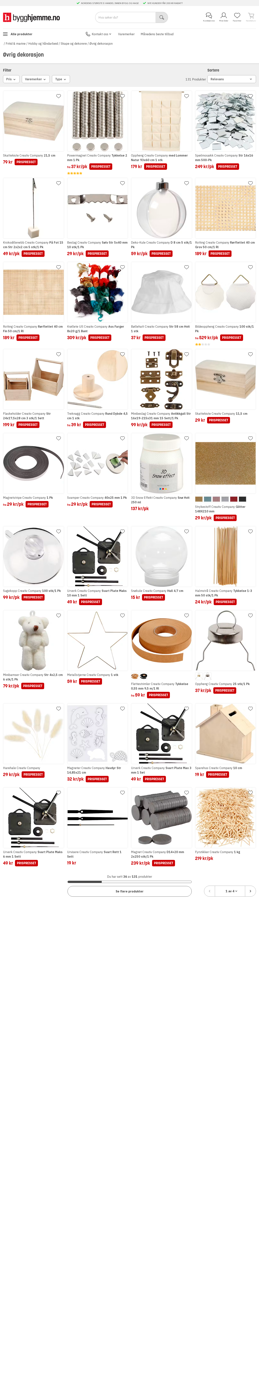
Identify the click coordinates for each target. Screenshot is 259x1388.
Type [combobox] (58, 79)
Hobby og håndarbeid (43, 43)
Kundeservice (209, 20)
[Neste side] (250, 891)
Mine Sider (223, 20)
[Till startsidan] (31, 17)
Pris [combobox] (9, 79)
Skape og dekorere (74, 43)
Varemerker (126, 34)
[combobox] (230, 891)
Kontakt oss (100, 34)
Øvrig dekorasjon (101, 43)
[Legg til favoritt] (59, 96)
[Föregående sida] (209, 891)
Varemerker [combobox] (33, 79)
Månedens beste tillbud (157, 34)
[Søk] (162, 17)
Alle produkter (21, 34)
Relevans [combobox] (217, 79)
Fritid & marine (16, 43)
